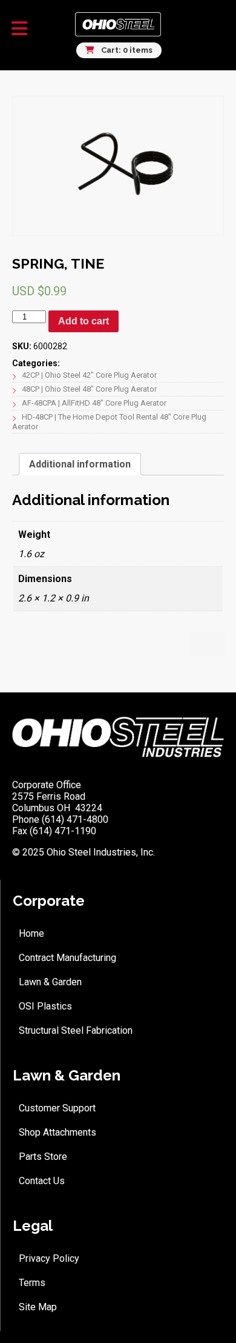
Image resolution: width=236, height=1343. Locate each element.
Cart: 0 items (125, 50)
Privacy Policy (49, 1258)
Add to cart (83, 321)
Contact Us (42, 1181)
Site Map (38, 1307)
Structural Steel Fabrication (76, 1030)
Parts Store (43, 1156)
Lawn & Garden (50, 982)
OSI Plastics (45, 1006)
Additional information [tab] (80, 464)
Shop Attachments (57, 1132)
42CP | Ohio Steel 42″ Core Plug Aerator (89, 375)
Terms (32, 1282)
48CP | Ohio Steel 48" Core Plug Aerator (89, 389)
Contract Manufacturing (67, 957)
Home (31, 933)
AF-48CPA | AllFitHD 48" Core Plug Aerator (94, 402)
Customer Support (57, 1108)
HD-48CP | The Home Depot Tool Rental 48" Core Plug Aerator (109, 421)
